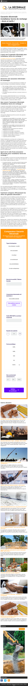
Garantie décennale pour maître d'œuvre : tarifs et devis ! (13, 419)
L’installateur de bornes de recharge (8, 58)
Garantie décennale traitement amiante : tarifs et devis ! (13, 485)
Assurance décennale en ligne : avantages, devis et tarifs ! (13, 440)
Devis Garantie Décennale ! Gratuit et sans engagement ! (14, 44)
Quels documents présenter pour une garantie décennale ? (14, 506)
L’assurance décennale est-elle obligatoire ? (10, 572)
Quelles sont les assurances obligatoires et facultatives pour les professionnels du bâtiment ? (14, 617)
